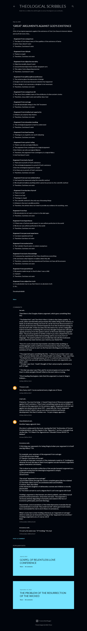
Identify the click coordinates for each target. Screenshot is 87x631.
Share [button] (14, 299)
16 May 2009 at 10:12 (25, 381)
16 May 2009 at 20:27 (25, 393)
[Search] (73, 6)
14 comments (29, 566)
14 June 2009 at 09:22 (25, 437)
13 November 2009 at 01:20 (27, 522)
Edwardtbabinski (24, 421)
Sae (20, 310)
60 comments (29, 600)
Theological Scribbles (42, 6)
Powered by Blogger (45, 621)
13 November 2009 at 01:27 (27, 534)
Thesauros (22, 387)
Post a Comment (19, 538)
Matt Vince (49, 625)
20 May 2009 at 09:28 (25, 415)
